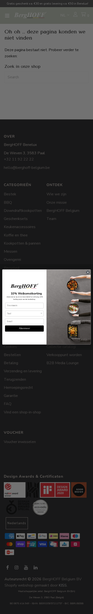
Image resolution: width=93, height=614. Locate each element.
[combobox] (23, 313)
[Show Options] (41, 313)
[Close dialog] (88, 272)
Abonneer (24, 328)
